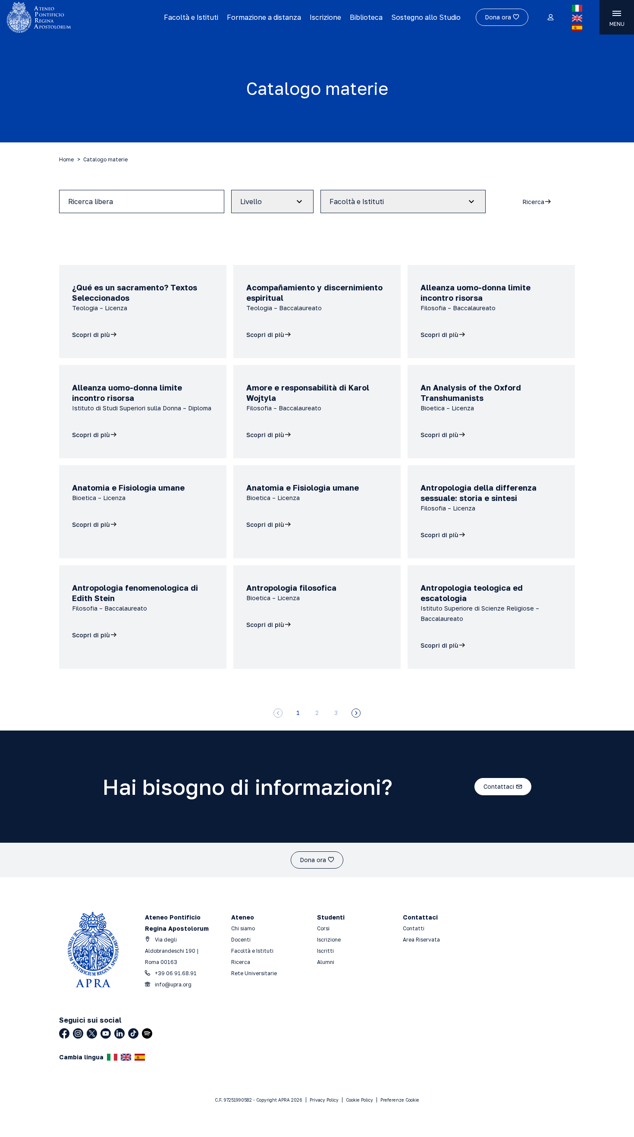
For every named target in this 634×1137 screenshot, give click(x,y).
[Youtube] (105, 1033)
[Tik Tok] (133, 1033)
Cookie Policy (359, 1099)
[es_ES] (577, 27)
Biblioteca (366, 17)
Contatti (413, 928)
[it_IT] (577, 8)
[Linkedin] (119, 1033)
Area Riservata (421, 939)
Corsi (323, 928)
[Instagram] (78, 1033)
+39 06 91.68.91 (175, 973)
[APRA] (78, 17)
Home (66, 159)
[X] (92, 1033)
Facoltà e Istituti (191, 17)
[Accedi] (550, 17)
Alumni (325, 962)
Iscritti (325, 951)
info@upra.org (172, 984)
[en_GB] (577, 18)
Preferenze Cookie (399, 1099)
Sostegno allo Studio (426, 17)
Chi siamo (243, 928)
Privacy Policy (324, 1099)
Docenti (241, 939)
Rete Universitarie (254, 973)
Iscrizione (325, 17)
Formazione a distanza (264, 17)
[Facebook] (64, 1033)
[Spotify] (147, 1033)
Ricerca (240, 962)
